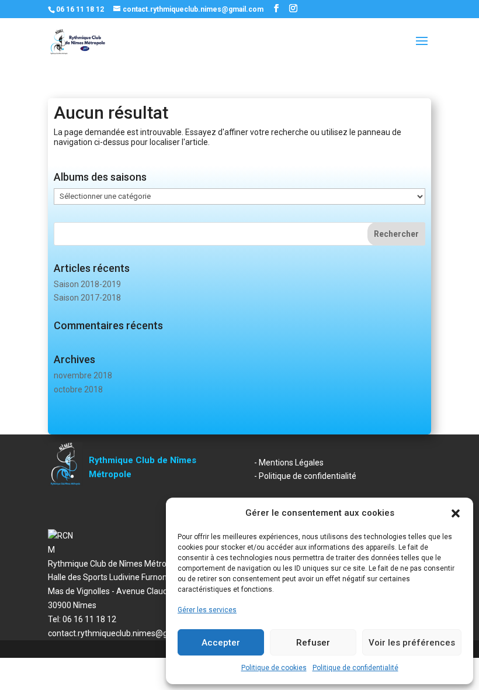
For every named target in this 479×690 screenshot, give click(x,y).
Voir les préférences (412, 642)
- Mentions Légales (289, 462)
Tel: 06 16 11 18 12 (82, 619)
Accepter (221, 642)
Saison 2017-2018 (87, 297)
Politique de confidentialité (355, 668)
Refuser (313, 642)
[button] (455, 513)
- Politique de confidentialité (305, 476)
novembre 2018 (83, 375)
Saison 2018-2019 (87, 284)
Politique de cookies (274, 668)
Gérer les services (207, 610)
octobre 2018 (78, 389)
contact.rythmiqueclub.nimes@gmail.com (125, 633)
